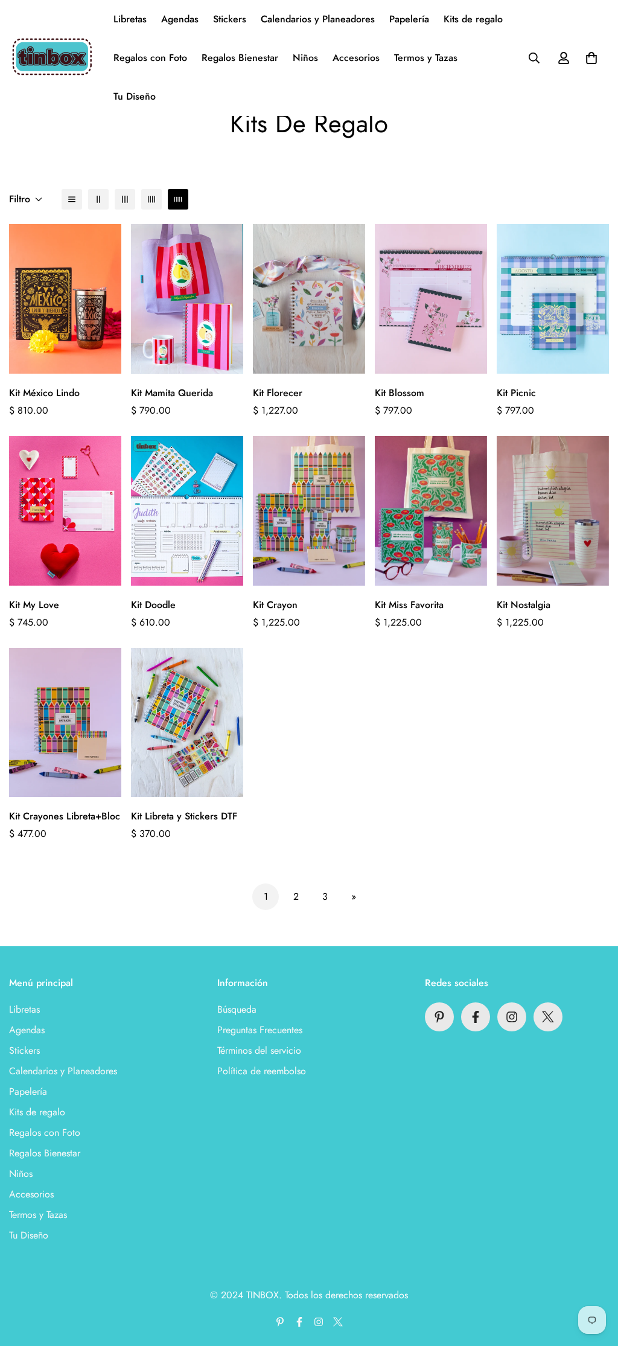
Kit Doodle (153, 605)
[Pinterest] (439, 1016)
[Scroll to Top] (594, 1280)
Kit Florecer (277, 393)
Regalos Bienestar (240, 58)
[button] (591, 58)
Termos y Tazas (425, 58)
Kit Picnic (516, 393)
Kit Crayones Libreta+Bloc (64, 816)
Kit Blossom (399, 393)
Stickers (229, 19)
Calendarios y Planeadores (318, 19)
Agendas (180, 19)
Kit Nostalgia (523, 605)
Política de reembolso (261, 1071)
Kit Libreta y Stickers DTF (184, 816)
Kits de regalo (473, 19)
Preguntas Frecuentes (259, 1030)
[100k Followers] (511, 1016)
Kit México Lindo (44, 393)
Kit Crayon (275, 605)
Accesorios (356, 58)
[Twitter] (548, 1016)
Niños (305, 58)
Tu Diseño (134, 96)
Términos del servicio (259, 1050)
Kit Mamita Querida (172, 393)
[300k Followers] (475, 1016)
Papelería (409, 19)
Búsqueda (236, 1009)
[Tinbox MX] (53, 58)
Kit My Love (34, 605)
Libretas (130, 19)
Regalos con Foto (150, 58)
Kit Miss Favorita (409, 605)
